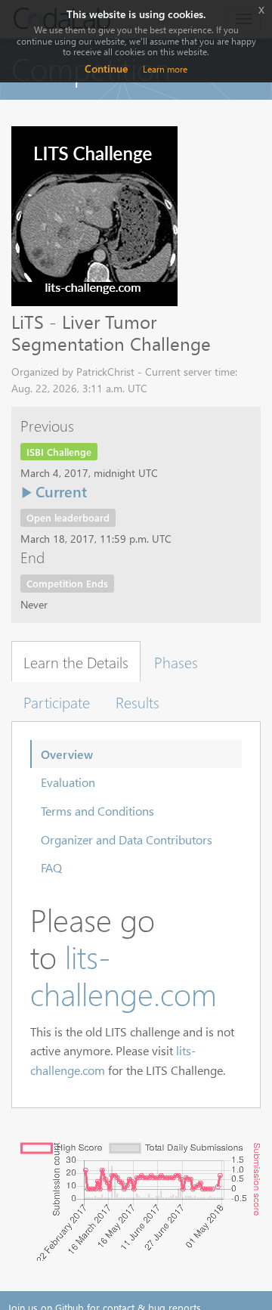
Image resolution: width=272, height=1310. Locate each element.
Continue (106, 68)
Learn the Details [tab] (75, 661)
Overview (67, 754)
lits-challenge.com (123, 975)
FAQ (51, 867)
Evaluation (68, 782)
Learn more (165, 69)
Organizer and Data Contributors (126, 839)
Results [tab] (137, 701)
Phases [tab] (176, 661)
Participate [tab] (56, 701)
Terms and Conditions (97, 811)
